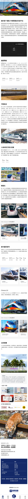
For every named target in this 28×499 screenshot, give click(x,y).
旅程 (20, 498)
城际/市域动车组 (5, 465)
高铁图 (15, 464)
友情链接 (24, 478)
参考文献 (20, 478)
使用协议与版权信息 (10, 478)
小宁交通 (16, 473)
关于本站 (21, 382)
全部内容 (16, 472)
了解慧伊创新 (17, 474)
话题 (25, 498)
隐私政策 (16, 478)
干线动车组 (4, 464)
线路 (8, 498)
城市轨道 (16, 467)
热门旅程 (3, 473)
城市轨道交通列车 (5, 466)
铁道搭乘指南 (4, 472)
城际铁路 (16, 466)
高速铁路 (16, 465)
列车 (3, 461)
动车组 (3, 498)
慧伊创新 (11, 487)
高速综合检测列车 (5, 467)
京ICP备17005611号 (14, 480)
